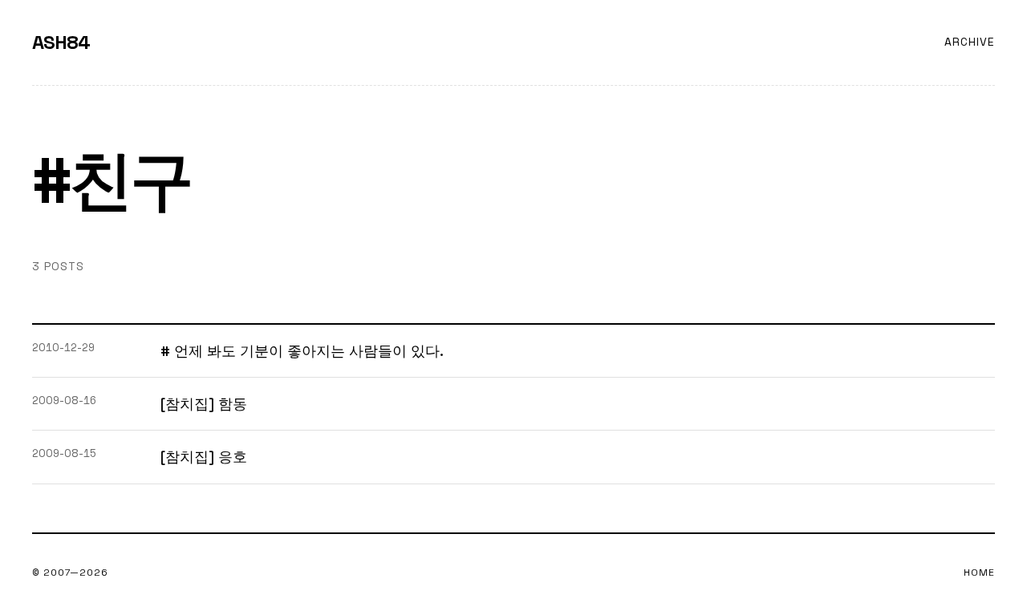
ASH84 (61, 42)
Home (979, 572)
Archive (969, 41)
